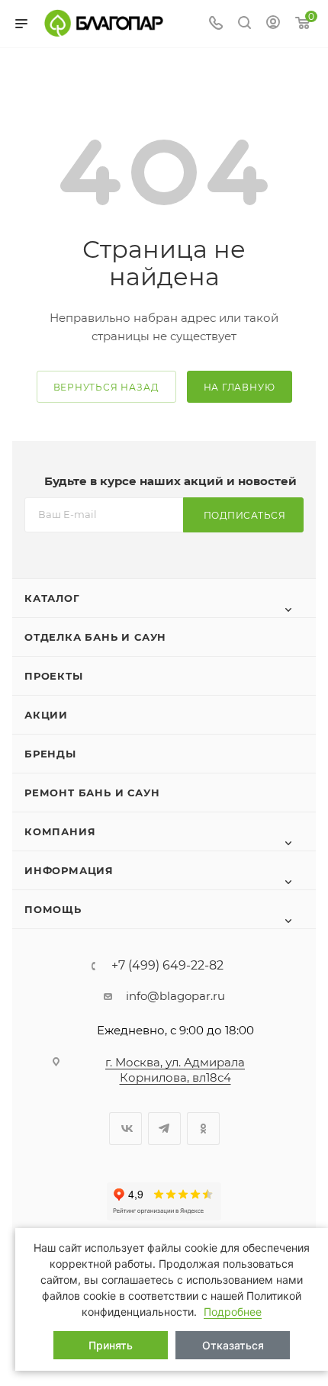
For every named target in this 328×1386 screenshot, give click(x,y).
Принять (110, 1345)
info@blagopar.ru (175, 996)
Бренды (50, 754)
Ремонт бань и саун (91, 792)
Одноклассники (203, 1128)
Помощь (53, 909)
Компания (59, 831)
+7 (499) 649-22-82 (167, 966)
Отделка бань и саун (95, 637)
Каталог (52, 598)
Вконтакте (125, 1128)
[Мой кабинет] (273, 24)
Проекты (53, 676)
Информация (69, 870)
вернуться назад (106, 387)
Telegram (164, 1128)
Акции (46, 715)
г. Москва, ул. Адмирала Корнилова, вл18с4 (175, 1070)
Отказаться (233, 1345)
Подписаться (245, 515)
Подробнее (233, 1311)
